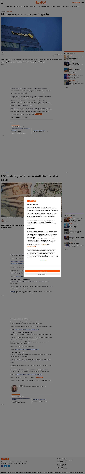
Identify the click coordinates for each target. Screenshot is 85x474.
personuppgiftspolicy (31, 246)
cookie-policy (44, 244)
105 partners (44, 261)
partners (28, 217)
